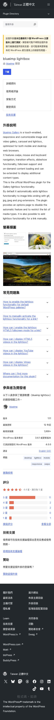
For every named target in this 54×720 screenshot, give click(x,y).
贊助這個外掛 (10, 573)
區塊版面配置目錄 (38, 608)
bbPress (9, 655)
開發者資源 (9, 629)
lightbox (37, 458)
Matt (7, 649)
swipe (47, 464)
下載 (7, 72)
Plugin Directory (11, 13)
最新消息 (8, 597)
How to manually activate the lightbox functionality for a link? (20, 317)
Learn (6, 618)
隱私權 (6, 608)
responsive (37, 464)
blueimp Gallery (11, 132)
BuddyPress (11, 660)
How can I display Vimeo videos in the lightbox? (17, 363)
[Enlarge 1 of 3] (21, 236)
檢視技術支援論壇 (12, 551)
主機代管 (8, 603)
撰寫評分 (8, 524)
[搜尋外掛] (35, 24)
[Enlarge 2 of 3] (46, 236)
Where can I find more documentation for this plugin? (19, 375)
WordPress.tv (12, 634)
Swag (33, 634)
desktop (28, 458)
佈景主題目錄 (35, 597)
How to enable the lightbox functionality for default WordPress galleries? (18, 304)
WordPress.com (13, 644)
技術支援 (11, 114)
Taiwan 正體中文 (19, 673)
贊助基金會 (36, 629)
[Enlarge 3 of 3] (46, 255)
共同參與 (33, 618)
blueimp (10, 63)
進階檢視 (8, 472)
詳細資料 (11, 83)
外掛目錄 (33, 603)
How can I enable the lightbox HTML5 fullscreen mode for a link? (22, 329)
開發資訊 (11, 106)
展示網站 (33, 592)
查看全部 (46, 524)
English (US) (45, 451)
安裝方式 (11, 99)
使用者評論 (12, 91)
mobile (47, 458)
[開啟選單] (49, 4)
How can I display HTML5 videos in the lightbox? (17, 340)
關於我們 (8, 592)
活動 (30, 623)
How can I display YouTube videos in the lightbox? (18, 352)
